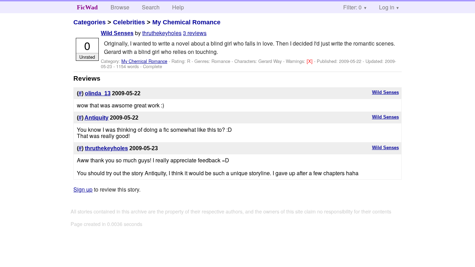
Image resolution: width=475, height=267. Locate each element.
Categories (89, 22)
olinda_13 (98, 93)
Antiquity (96, 118)
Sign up (82, 189)
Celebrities (129, 22)
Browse (120, 7)
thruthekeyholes (162, 33)
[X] (310, 61)
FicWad (87, 7)
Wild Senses (117, 33)
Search (151, 7)
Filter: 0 (352, 7)
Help (178, 7)
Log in (386, 7)
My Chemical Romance (186, 22)
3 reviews (195, 33)
